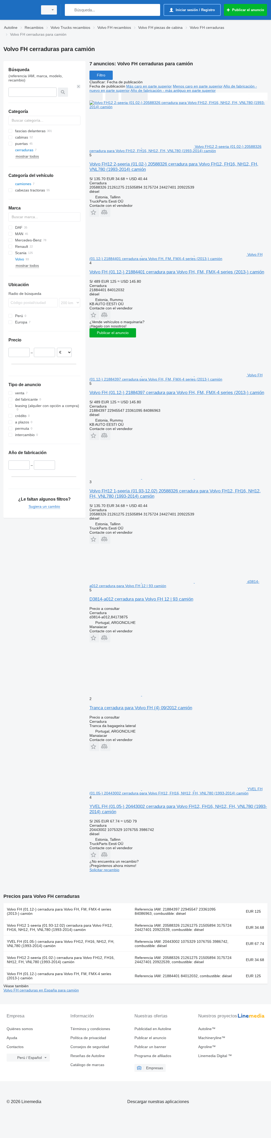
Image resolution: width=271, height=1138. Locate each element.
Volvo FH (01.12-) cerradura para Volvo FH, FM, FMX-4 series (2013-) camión (59, 911)
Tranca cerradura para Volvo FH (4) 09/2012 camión (140, 707)
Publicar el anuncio (113, 333)
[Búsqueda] (70, 10)
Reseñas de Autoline (87, 1056)
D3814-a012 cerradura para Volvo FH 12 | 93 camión (141, 599)
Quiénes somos (20, 1029)
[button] (94, 212)
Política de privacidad (88, 1038)
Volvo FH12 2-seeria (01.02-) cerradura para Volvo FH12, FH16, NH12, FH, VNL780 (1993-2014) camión (61, 960)
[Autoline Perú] (20, 10)
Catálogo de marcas (87, 1065)
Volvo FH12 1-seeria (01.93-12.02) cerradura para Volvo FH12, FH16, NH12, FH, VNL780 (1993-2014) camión (60, 927)
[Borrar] (78, 86)
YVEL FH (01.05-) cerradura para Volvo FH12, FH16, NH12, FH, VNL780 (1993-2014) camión (60, 943)
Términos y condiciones (90, 1029)
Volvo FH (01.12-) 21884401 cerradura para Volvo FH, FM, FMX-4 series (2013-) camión (176, 272)
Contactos (15, 1047)
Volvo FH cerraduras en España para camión (41, 990)
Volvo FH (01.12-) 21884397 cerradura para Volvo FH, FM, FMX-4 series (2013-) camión (176, 392)
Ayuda (12, 1038)
